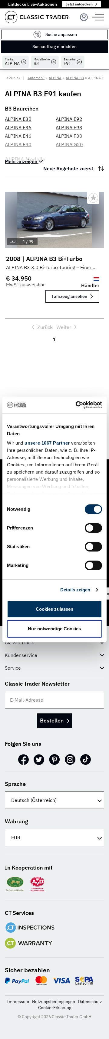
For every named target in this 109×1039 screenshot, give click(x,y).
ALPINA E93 (69, 127)
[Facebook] (23, 759)
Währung (16, 821)
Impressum (18, 1001)
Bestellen (52, 720)
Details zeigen (75, 589)
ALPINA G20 (69, 144)
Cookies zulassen (55, 609)
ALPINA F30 (69, 136)
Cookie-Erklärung (54, 1007)
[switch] (93, 528)
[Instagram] (70, 759)
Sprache (15, 783)
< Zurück (13, 78)
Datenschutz (90, 1001)
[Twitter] (39, 759)
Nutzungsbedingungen (53, 1001)
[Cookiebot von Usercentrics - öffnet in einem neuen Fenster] (77, 405)
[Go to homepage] (36, 17)
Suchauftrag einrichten (54, 46)
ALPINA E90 (18, 144)
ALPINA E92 (69, 119)
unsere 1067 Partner (47, 443)
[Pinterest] (54, 759)
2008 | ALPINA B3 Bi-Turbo (44, 259)
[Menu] (83, 17)
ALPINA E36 (18, 127)
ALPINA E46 (18, 136)
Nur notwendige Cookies (54, 628)
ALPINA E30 (18, 119)
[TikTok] (85, 759)
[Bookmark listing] (93, 198)
